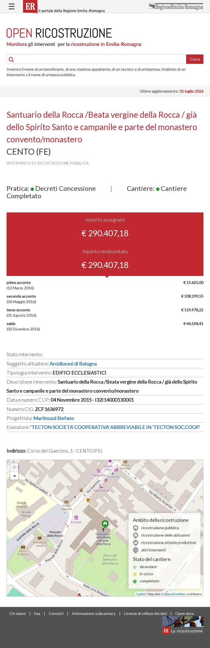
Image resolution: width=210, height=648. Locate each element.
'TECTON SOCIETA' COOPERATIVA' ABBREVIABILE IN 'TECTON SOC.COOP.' (115, 427)
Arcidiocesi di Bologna (73, 364)
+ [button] (14, 467)
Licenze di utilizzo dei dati (145, 613)
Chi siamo (17, 613)
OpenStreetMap (174, 594)
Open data (184, 613)
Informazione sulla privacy (94, 613)
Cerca (195, 59)
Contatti (56, 613)
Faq (37, 613)
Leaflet (140, 594)
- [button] (14, 475)
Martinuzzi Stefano (53, 418)
